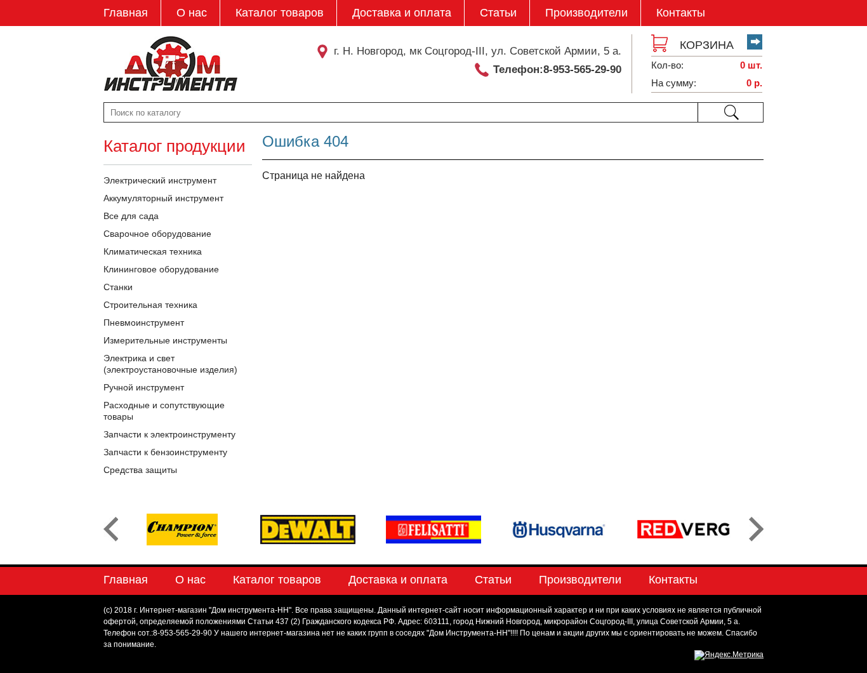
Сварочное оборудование (157, 234)
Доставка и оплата (401, 12)
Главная (125, 12)
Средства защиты (140, 470)
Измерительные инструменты (165, 340)
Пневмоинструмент (143, 322)
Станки (118, 287)
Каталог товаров (279, 12)
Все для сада (131, 216)
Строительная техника (150, 305)
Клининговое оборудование (161, 269)
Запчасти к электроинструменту (169, 434)
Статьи (498, 12)
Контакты (680, 12)
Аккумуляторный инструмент (163, 198)
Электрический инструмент (159, 180)
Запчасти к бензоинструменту (165, 452)
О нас (191, 12)
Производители (586, 12)
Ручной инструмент (143, 387)
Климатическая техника (152, 251)
